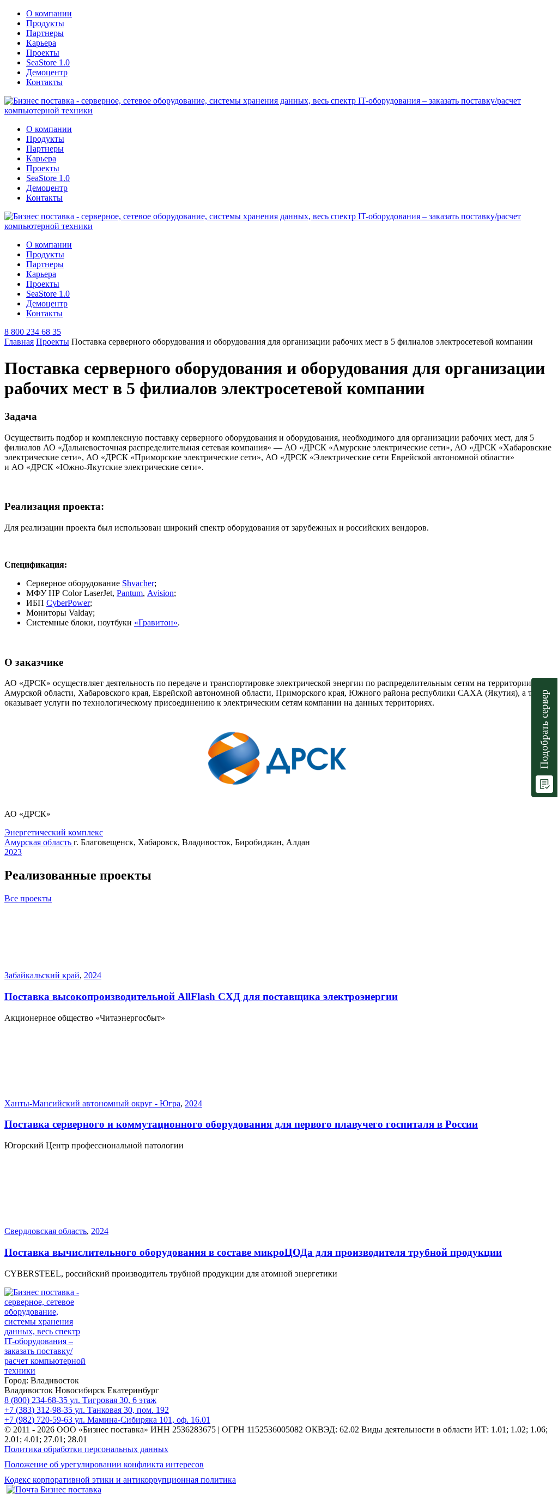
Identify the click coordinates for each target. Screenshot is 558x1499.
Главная (19, 341)
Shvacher (138, 583)
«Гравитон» (156, 622)
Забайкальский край (42, 975)
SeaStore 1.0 (48, 62)
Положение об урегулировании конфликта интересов (104, 1464)
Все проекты (28, 898)
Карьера (41, 42)
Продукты (45, 23)
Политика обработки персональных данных (86, 1449)
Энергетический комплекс (53, 832)
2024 (92, 975)
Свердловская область (45, 1231)
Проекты (42, 52)
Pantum (130, 593)
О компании (49, 13)
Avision (160, 593)
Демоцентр (47, 72)
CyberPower (68, 602)
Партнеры (45, 33)
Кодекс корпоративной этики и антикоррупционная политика (120, 1479)
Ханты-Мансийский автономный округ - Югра (92, 1103)
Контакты (44, 82)
